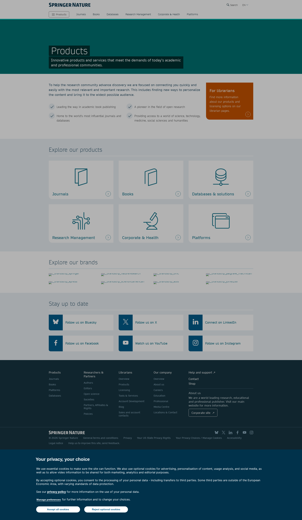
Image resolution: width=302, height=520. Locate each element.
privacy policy (56, 491)
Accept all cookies (58, 509)
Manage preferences (49, 499)
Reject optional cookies (106, 509)
